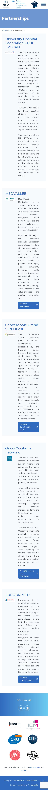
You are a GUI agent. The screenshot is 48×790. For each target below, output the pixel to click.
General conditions (18, 785)
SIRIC (10, 31)
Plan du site (33, 785)
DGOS (37, 767)
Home (4, 31)
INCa (31, 767)
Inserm (24, 770)
